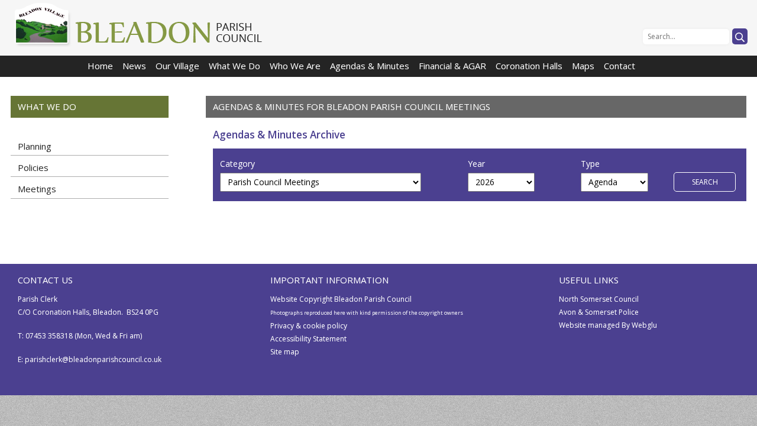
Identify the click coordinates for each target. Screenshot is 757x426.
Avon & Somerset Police (599, 312)
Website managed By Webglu (608, 325)
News (134, 66)
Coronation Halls (529, 66)
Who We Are (295, 66)
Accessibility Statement (308, 339)
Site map (284, 352)
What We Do (234, 66)
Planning (34, 146)
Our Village (177, 66)
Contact (619, 66)
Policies (33, 167)
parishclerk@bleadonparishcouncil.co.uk (93, 359)
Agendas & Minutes (369, 66)
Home (100, 66)
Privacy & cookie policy (308, 326)
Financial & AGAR (452, 66)
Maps (583, 66)
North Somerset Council (599, 299)
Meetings (37, 189)
